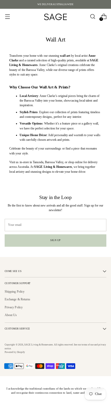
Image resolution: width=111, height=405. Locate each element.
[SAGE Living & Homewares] (55, 16)
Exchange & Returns (17, 299)
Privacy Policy (14, 307)
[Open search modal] (92, 16)
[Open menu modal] (7, 16)
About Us (11, 315)
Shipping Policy (15, 291)
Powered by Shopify (15, 352)
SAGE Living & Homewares (38, 344)
